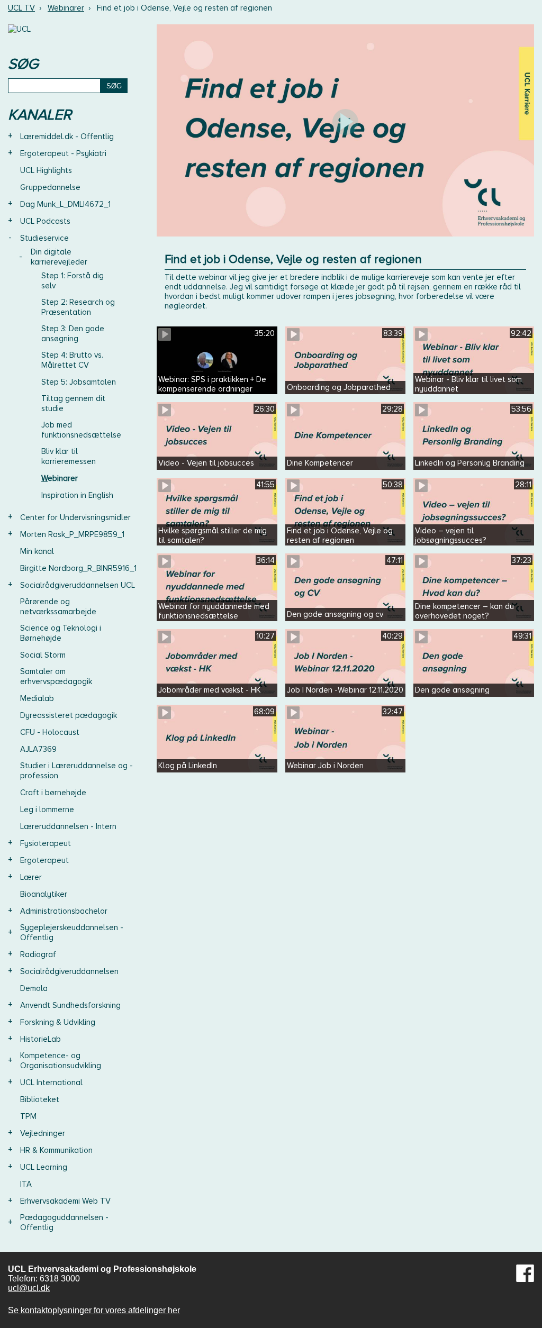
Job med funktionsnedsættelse (81, 430)
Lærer (31, 877)
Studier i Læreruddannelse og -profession (76, 770)
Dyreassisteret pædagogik (68, 715)
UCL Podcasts (45, 221)
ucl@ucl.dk (29, 1288)
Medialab (37, 698)
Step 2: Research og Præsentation (78, 307)
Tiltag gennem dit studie (73, 403)
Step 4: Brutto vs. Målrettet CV (72, 360)
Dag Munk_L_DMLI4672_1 (65, 204)
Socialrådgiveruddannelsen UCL (77, 585)
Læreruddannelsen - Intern (68, 826)
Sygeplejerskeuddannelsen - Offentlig (71, 932)
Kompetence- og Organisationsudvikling (60, 1060)
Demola (34, 988)
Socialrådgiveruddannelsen (69, 971)
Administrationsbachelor (63, 911)
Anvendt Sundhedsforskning (70, 1005)
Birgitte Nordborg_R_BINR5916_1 (78, 568)
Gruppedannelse (50, 187)
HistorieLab (40, 1039)
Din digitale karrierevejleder (59, 257)
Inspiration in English (77, 495)
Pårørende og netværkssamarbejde (58, 606)
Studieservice (44, 238)
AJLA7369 (38, 749)
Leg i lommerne (47, 809)
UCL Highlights (46, 170)
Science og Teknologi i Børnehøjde (60, 633)
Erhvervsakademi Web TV (65, 1201)
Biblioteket (39, 1099)
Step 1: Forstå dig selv (72, 280)
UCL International (51, 1082)
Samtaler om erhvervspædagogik (56, 676)
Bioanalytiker (43, 894)
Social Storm (43, 655)
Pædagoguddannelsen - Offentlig (64, 1222)
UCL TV (21, 8)
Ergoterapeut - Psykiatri (63, 153)
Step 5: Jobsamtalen (78, 382)
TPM (28, 1116)
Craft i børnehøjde (53, 792)
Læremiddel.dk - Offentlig (67, 136)
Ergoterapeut (44, 860)
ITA (26, 1184)
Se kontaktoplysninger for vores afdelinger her (94, 1310)
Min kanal (37, 551)
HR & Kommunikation (56, 1150)
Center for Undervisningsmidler (75, 517)
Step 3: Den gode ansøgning (72, 333)
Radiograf (38, 954)
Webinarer (66, 8)
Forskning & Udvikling (57, 1022)
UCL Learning (43, 1167)
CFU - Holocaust (49, 732)
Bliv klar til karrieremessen (68, 456)
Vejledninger (42, 1133)
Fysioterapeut (45, 843)
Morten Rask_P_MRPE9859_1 (72, 534)
